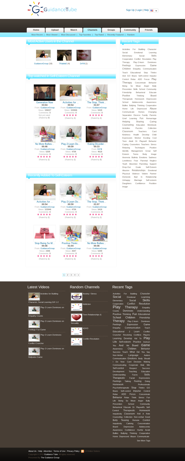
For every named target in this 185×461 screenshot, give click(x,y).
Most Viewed (51, 35)
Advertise (48, 451)
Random (131, 35)
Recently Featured (115, 35)
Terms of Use (59, 451)
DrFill (82, 63)
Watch (73, 30)
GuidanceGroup (41, 63)
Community (130, 30)
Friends (149, 30)
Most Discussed (68, 35)
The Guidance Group (50, 457)
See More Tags (143, 441)
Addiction (87, 304)
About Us (32, 451)
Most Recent (37, 35)
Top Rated (99, 35)
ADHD (85, 328)
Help (146, 10)
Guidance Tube (54, 9)
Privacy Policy (73, 451)
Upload (55, 30)
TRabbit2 (63, 63)
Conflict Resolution (91, 339)
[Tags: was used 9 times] (128, 331)
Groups (111, 30)
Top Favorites (85, 35)
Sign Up (130, 10)
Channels (92, 30)
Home (36, 30)
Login (139, 10)
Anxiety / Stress (90, 294)
